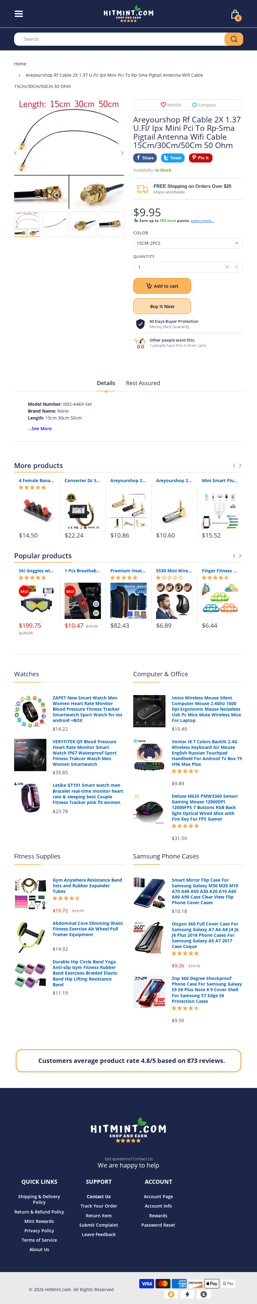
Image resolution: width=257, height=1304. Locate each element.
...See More (40, 428)
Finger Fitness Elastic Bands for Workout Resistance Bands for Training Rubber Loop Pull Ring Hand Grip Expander (220, 571)
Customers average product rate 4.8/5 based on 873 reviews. (131, 1060)
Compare (207, 105)
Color (140, 233)
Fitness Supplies (37, 856)
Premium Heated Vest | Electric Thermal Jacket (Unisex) (128, 571)
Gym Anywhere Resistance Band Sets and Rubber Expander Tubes (87, 885)
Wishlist (174, 105)
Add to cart (166, 286)
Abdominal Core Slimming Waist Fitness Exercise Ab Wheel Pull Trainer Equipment (88, 928)
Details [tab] (106, 383)
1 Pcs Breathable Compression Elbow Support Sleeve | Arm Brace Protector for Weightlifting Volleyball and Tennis (83, 571)
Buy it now (162, 306)
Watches (26, 674)
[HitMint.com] (129, 13)
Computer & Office (160, 674)
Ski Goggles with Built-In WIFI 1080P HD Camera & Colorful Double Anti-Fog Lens (37, 571)
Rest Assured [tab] (143, 383)
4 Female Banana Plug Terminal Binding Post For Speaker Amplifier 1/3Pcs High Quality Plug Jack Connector (37, 480)
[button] (32, 487)
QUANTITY (144, 256)
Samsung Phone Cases (166, 856)
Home (20, 64)
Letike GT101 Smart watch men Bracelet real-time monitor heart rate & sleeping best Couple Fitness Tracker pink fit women (88, 793)
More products (38, 465)
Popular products (43, 555)
